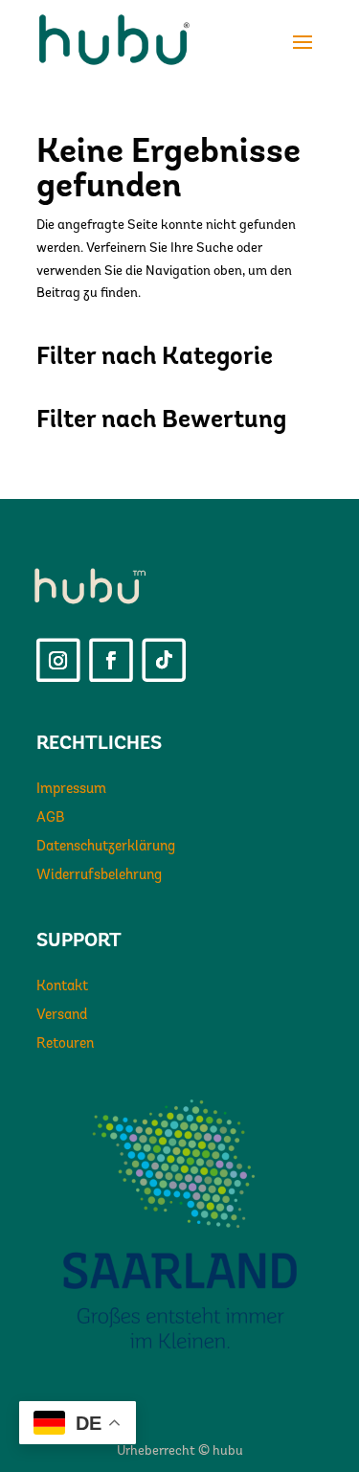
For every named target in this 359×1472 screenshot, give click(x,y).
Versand (61, 1015)
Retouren (65, 1044)
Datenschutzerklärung (105, 847)
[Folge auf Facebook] (111, 661)
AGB (50, 818)
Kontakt (62, 987)
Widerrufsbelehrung (99, 876)
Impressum (71, 789)
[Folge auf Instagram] (58, 661)
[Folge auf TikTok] (164, 661)
